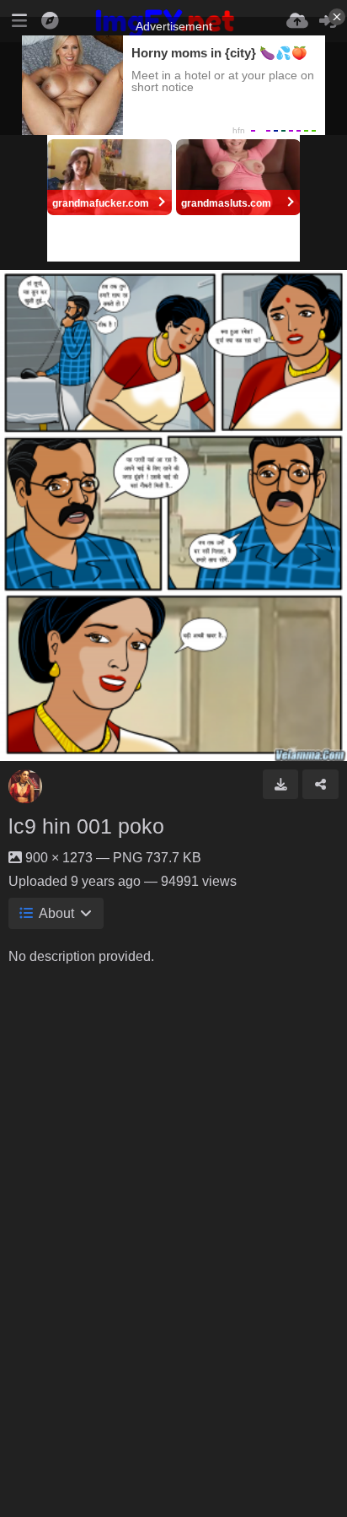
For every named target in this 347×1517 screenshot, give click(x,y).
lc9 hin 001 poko (86, 826)
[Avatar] (25, 786)
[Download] (281, 783)
